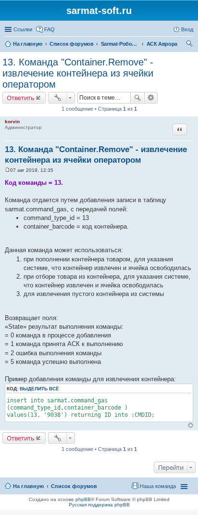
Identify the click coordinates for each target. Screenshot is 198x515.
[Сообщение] (7, 170)
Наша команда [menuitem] (158, 486)
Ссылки (22, 29)
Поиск (137, 97)
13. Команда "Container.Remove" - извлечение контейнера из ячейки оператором (77, 73)
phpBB (83, 499)
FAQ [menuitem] (49, 29)
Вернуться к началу (190, 425)
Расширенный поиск (151, 97)
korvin (12, 121)
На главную (28, 486)
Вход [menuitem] (187, 29)
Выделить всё (39, 388)
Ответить (21, 97)
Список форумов (74, 486)
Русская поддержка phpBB (99, 504)
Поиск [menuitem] (190, 45)
